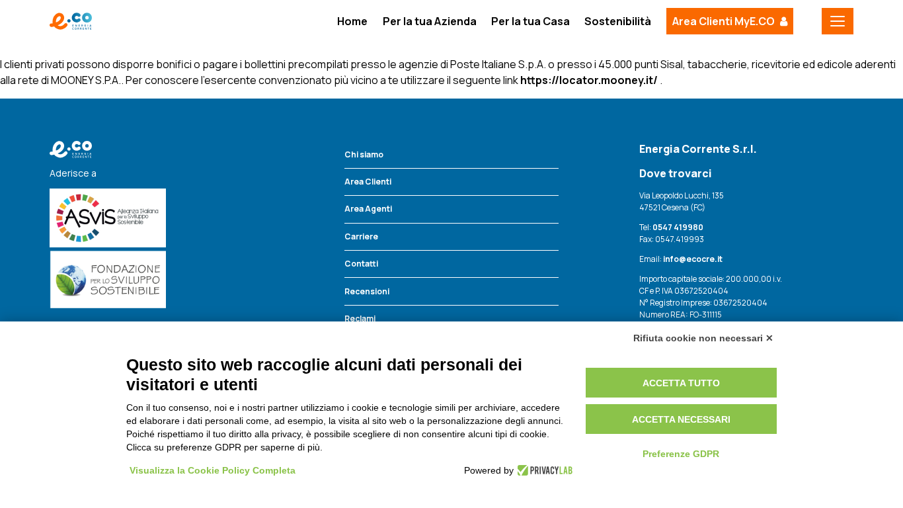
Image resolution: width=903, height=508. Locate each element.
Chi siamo (363, 154)
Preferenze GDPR (681, 453)
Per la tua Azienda (430, 21)
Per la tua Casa (530, 21)
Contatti (361, 263)
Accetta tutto (681, 383)
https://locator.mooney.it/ (589, 80)
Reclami (359, 318)
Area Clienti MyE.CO (723, 21)
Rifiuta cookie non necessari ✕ (703, 338)
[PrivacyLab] (543, 470)
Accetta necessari (681, 419)
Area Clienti (367, 181)
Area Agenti (368, 208)
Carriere (361, 236)
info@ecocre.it (692, 259)
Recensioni (366, 291)
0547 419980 (677, 227)
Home (352, 21)
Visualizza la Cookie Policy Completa (212, 470)
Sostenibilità (617, 21)
